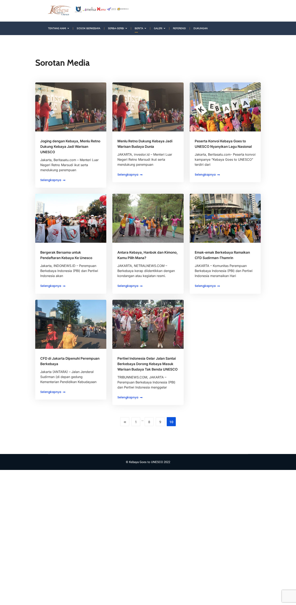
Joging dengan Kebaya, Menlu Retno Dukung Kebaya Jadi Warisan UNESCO (70, 146)
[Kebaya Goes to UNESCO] (88, 10)
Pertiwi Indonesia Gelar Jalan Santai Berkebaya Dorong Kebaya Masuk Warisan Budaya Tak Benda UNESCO (147, 363)
